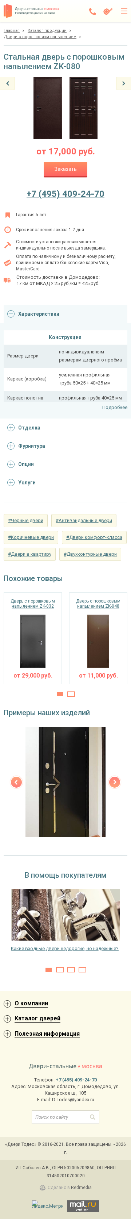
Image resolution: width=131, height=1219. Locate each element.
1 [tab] (60, 694)
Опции (26, 464)
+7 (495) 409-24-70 (65, 194)
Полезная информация (47, 1033)
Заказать (66, 169)
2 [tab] (71, 694)
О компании (31, 1003)
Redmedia (81, 1187)
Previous (16, 782)
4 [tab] (82, 970)
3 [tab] (71, 970)
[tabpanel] (33, 638)
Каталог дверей (37, 1018)
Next (114, 782)
